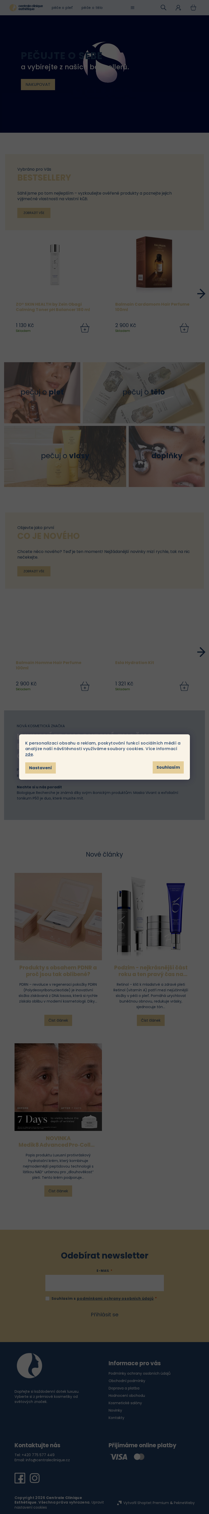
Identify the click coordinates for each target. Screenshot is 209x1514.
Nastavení (40, 768)
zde (29, 754)
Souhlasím (168, 767)
